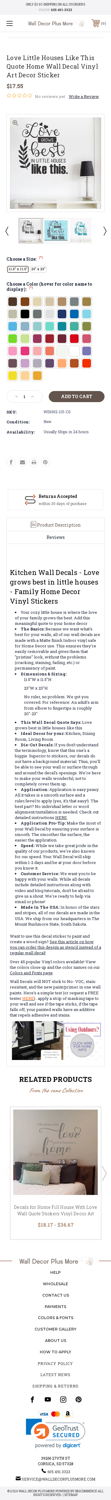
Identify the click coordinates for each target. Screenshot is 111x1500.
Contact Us (55, 1295)
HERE (61, 817)
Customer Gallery (55, 1329)
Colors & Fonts (55, 1317)
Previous (6, 230)
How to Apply (55, 1352)
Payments (55, 1306)
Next (104, 230)
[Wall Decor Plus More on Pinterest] (78, 1399)
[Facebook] (11, 462)
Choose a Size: (24, 259)
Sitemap (71, 1495)
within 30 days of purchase (62, 503)
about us (55, 1340)
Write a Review (84, 96)
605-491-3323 (61, 10)
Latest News (55, 1374)
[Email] (22, 462)
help (55, 1272)
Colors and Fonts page (31, 973)
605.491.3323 (58, 1471)
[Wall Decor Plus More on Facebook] (32, 1399)
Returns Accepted (58, 496)
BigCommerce (86, 1491)
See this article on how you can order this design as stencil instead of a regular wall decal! (55, 947)
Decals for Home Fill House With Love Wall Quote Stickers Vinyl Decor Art (55, 1210)
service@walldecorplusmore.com (58, 1479)
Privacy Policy (55, 1363)
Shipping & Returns (55, 1386)
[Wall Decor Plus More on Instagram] (63, 1399)
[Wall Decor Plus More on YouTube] (47, 1399)
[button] (56, 1433)
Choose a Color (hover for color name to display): (49, 287)
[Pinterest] (45, 462)
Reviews (56, 537)
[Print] (34, 462)
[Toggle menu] (16, 23)
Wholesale (55, 1284)
